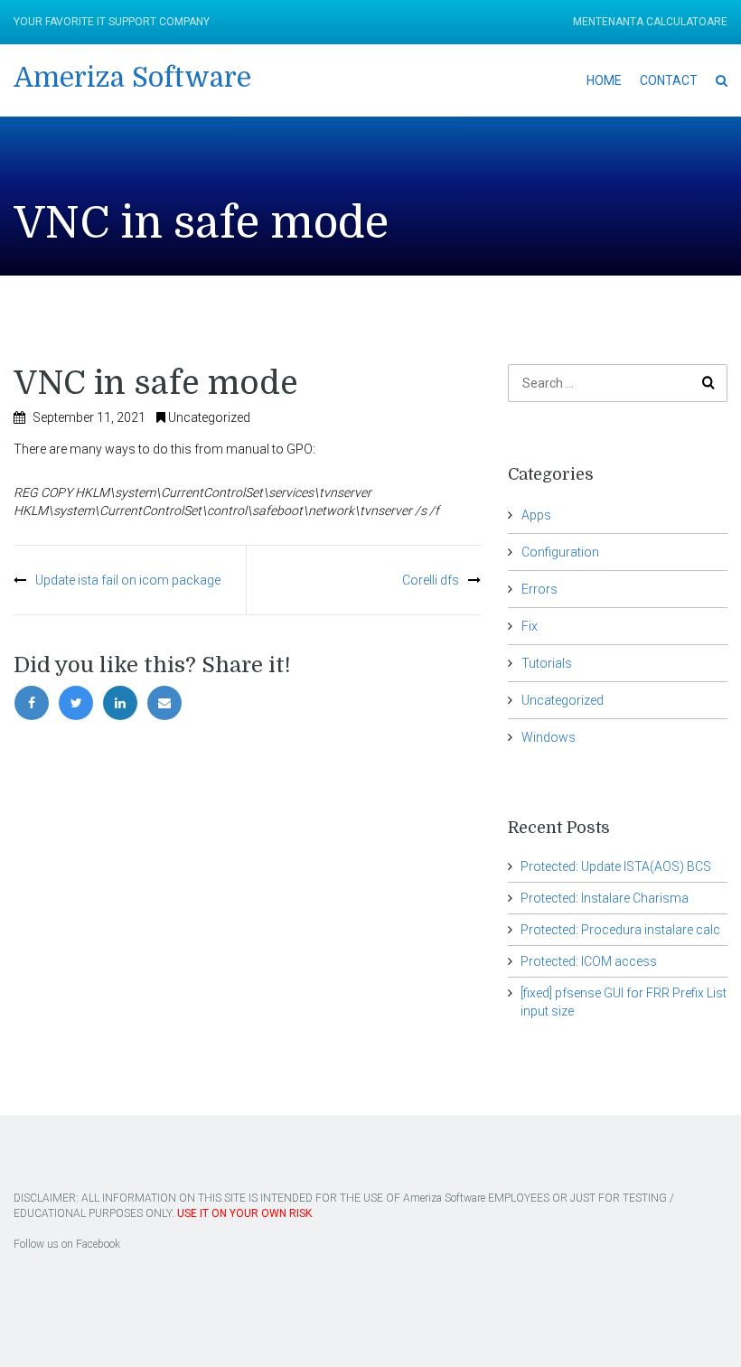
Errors (539, 589)
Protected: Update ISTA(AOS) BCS (616, 866)
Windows (548, 737)
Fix (529, 626)
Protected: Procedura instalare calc (620, 929)
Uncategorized (209, 417)
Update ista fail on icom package (127, 580)
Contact (669, 80)
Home (604, 80)
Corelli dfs (430, 580)
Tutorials (546, 663)
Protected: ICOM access (589, 961)
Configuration (560, 552)
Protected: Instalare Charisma (605, 898)
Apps (536, 515)
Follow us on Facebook (67, 1244)
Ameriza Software (132, 77)
